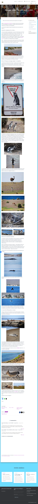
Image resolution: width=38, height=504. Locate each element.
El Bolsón (10, 23)
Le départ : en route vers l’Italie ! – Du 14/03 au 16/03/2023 (19, 408)
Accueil (16, 1)
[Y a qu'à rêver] (2, 2)
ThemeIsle (35, 502)
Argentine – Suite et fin (6, 474)
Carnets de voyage (27, 1)
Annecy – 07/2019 (11, 407)
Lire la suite (4, 480)
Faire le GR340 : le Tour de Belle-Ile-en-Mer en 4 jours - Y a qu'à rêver (12, 429)
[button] (13, 99)
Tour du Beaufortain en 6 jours (32, 24)
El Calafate (15, 391)
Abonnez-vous (16, 497)
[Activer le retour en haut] (36, 502)
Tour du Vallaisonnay (30, 495)
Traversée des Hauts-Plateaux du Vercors (31, 491)
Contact (33, 3)
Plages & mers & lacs (4, 414)
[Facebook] (0, 252)
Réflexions (34, 1)
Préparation (21, 1)
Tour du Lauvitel (31, 27)
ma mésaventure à (6, 23)
